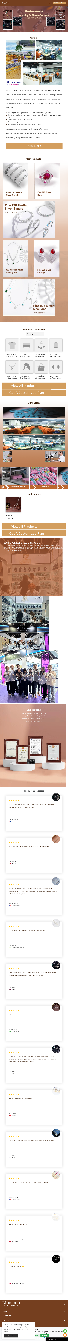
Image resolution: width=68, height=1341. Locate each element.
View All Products (24, 385)
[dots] (33, 30)
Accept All (44, 1335)
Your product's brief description (11, 355)
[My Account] (49, 3)
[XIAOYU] (65, 1331)
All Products (6, 1316)
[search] (45, 3)
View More (34, 146)
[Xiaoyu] (65, 1335)
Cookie (11, 1325)
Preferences (38, 1338)
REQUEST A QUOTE (59, 2)
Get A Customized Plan (26, 392)
